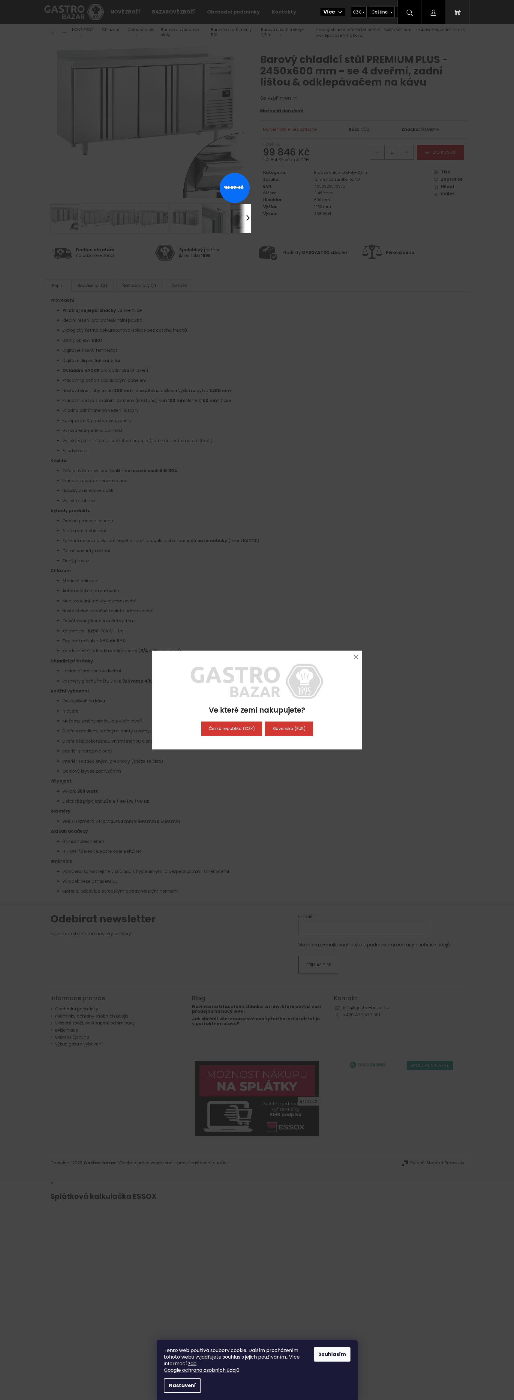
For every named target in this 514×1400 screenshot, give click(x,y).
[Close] (356, 657)
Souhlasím (332, 1354)
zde (192, 1363)
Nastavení (182, 1385)
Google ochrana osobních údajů (201, 1370)
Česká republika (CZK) (232, 729)
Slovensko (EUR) (289, 729)
